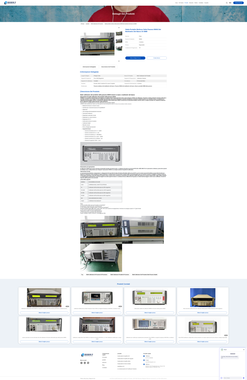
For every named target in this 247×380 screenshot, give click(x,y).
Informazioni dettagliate (89, 66)
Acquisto (206, 2)
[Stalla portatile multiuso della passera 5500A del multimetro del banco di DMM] (97, 44)
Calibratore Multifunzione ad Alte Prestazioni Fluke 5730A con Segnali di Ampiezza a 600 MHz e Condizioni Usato (97, 308)
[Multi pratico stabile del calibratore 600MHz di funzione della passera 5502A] (150, 297)
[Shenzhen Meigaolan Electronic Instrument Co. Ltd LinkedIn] (85, 363)
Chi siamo (181, 2)
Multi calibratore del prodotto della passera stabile (144, 274)
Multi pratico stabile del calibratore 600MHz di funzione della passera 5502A (149, 308)
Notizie (196, 2)
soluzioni (191, 2)
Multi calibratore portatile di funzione (120, 274)
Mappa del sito (92, 378)
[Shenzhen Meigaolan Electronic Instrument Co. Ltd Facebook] (81, 363)
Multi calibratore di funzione (97, 23)
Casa (176, 2)
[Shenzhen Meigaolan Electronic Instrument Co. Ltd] (10, 3)
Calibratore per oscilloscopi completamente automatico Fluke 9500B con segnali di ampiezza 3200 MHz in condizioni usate (150, 338)
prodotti (186, 2)
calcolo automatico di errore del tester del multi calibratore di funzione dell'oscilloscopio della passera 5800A (44, 337)
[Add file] (221, 378)
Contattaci (201, 2)
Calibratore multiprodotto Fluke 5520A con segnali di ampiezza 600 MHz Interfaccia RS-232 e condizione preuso (44, 308)
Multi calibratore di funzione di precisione (96, 274)
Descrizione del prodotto (108, 66)
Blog (103, 365)
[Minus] (244, 349)
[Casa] (87, 356)
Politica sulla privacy (84, 378)
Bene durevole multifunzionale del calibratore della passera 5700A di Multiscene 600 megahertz (202, 308)
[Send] (244, 378)
